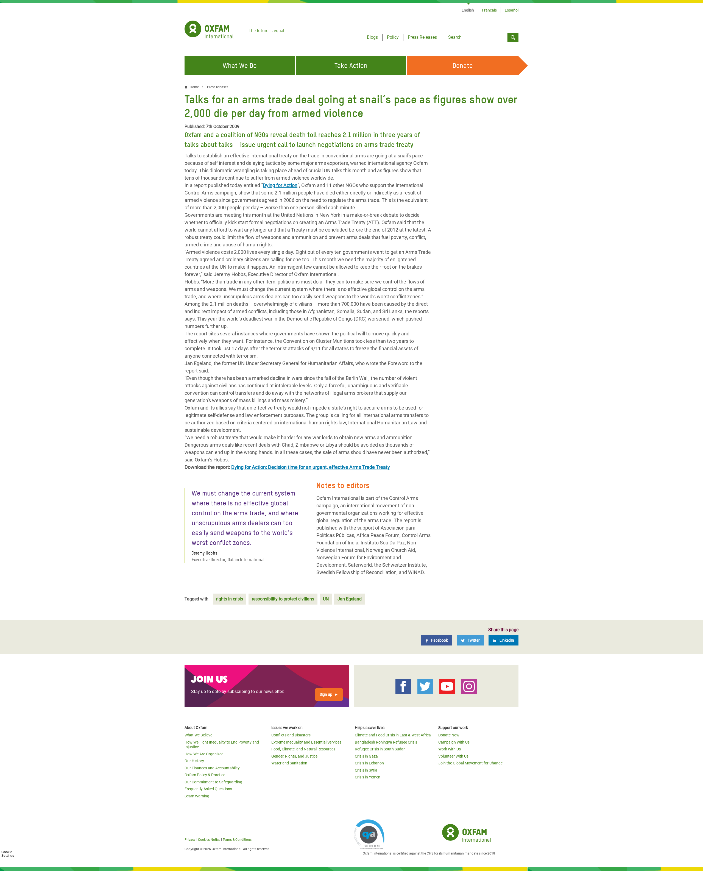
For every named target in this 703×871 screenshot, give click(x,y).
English (468, 10)
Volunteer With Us (453, 756)
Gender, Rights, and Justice (294, 756)
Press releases (217, 87)
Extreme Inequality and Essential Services (306, 742)
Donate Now (448, 735)
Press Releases (422, 37)
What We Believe (198, 735)
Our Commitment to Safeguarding (213, 782)
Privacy (190, 840)
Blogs (372, 37)
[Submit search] (512, 37)
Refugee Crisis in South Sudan (380, 749)
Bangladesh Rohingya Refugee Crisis (386, 742)
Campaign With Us (454, 742)
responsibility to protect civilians (283, 599)
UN (326, 599)
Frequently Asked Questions (208, 789)
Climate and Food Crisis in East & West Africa (393, 735)
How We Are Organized (204, 754)
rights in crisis (229, 599)
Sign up (326, 694)
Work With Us (449, 749)
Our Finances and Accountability (212, 768)
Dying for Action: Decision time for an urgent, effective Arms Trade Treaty (310, 467)
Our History (194, 761)
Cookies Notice (209, 840)
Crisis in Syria (366, 770)
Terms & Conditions (237, 840)
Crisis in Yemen (367, 777)
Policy (393, 37)
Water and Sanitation (289, 763)
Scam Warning (197, 796)
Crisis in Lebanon (369, 763)
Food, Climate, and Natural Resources (303, 749)
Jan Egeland (349, 599)
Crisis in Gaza (366, 756)
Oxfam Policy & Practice (205, 775)
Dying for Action (280, 185)
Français (489, 10)
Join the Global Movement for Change (470, 763)
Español (511, 10)
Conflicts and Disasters (291, 735)
